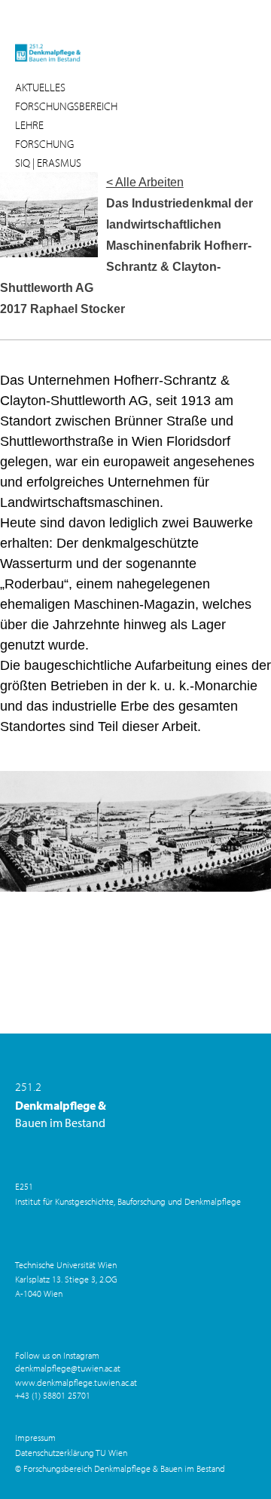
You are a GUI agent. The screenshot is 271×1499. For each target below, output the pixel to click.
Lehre (29, 125)
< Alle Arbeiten (145, 182)
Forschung (44, 144)
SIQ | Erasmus (48, 162)
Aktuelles (40, 87)
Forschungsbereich (66, 106)
